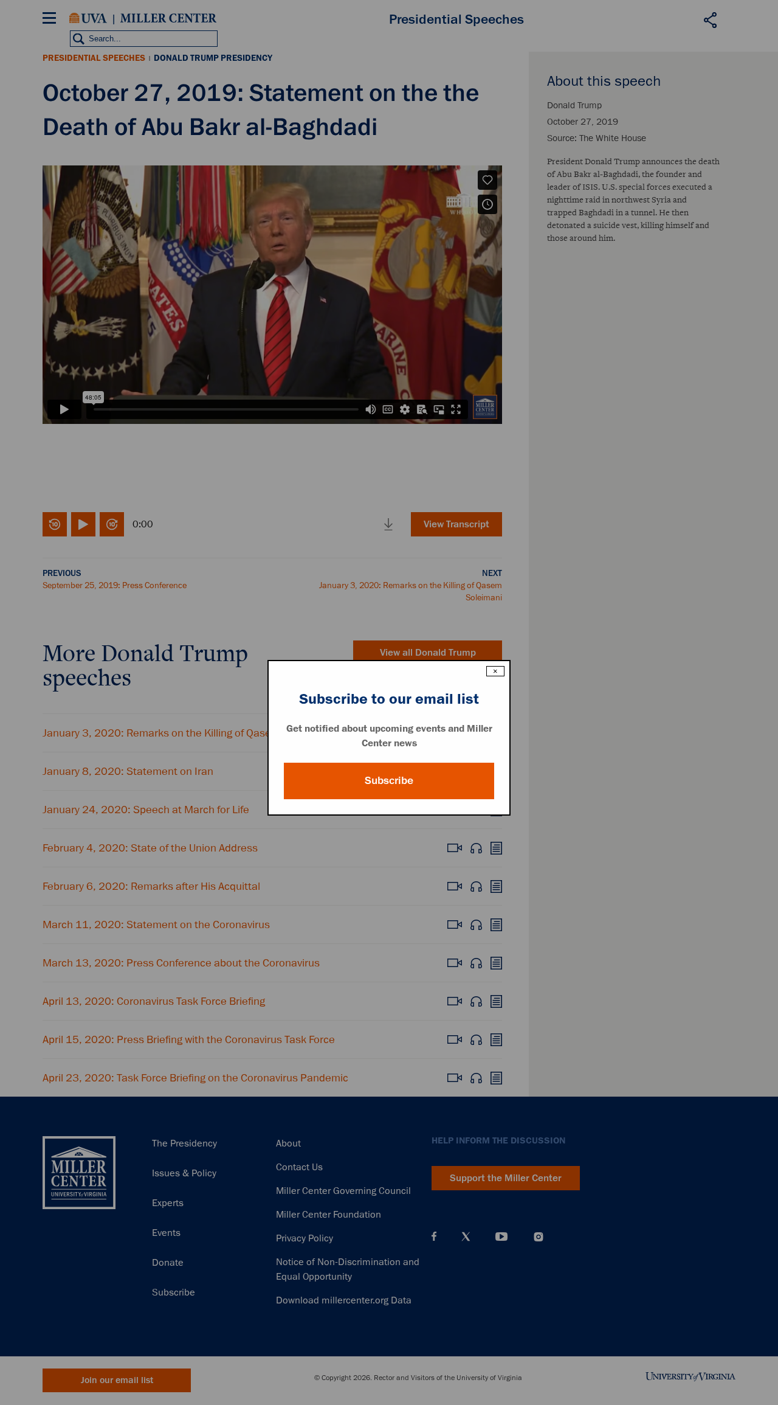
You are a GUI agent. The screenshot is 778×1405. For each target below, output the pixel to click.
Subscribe (389, 780)
